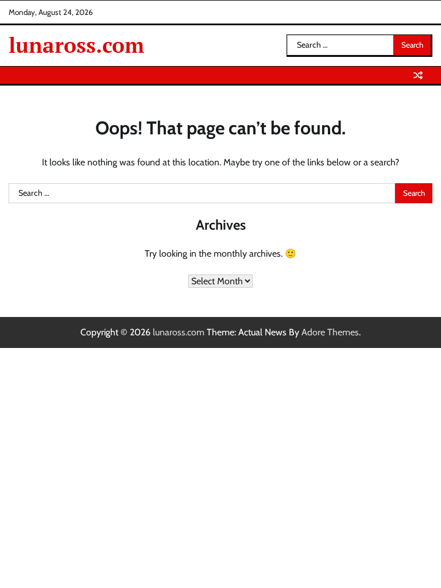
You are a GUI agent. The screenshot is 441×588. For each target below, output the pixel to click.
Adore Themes (330, 332)
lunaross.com (76, 45)
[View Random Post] (418, 75)
